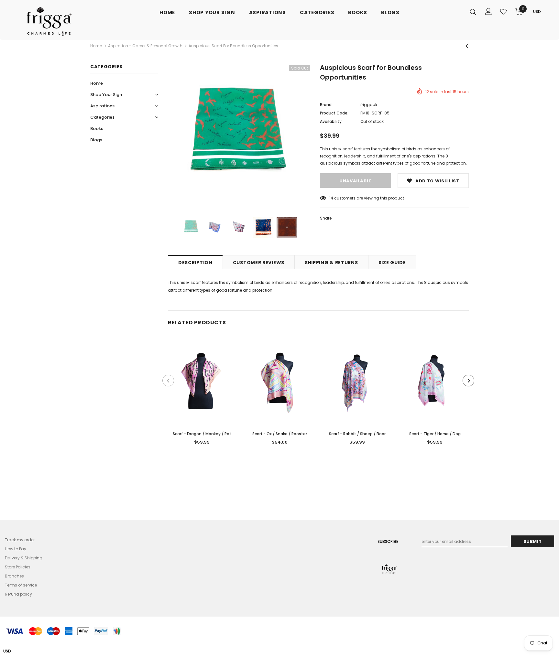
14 (331, 198)
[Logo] (56, 21)
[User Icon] (488, 11)
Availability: (331, 121)
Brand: (326, 104)
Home (96, 45)
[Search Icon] (473, 11)
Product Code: (334, 113)
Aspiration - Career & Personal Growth (145, 45)
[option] (239, 136)
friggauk (368, 104)
